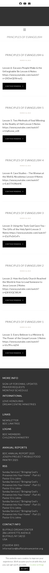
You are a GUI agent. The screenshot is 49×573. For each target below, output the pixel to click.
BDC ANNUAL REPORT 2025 (18, 453)
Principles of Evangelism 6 (24, 54)
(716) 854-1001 (10, 545)
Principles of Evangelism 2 (24, 265)
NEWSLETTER (10, 420)
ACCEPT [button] (24, 569)
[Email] (29, 3)
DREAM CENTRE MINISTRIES (19, 404)
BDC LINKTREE (11, 423)
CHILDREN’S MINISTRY (15, 437)
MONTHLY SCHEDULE (15, 390)
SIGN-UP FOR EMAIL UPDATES (19, 383)
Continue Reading (13, 86)
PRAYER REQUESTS (13, 387)
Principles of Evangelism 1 (24, 321)
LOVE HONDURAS (12, 401)
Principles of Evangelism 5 (24, 107)
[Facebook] (20, 3)
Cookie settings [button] (37, 565)
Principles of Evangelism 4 (24, 160)
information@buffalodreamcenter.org (22, 548)
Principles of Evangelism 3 (24, 212)
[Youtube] (25, 3)
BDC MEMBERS (11, 434)
